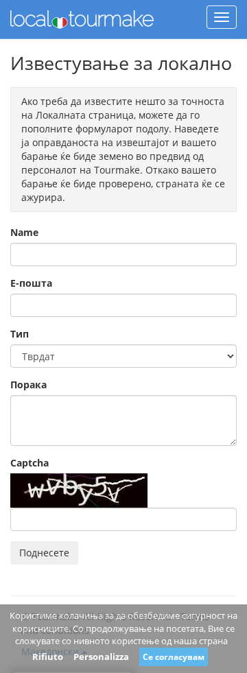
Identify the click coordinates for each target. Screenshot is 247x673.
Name (24, 232)
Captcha (29, 462)
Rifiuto (47, 656)
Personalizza (101, 656)
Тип (19, 333)
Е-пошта (31, 283)
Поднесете (44, 552)
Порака (28, 384)
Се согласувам (173, 657)
